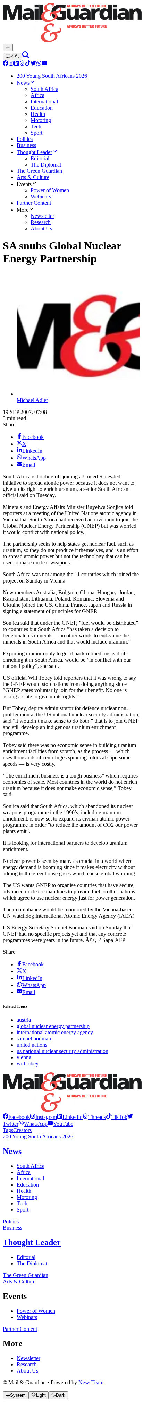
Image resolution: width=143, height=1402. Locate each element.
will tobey (28, 1064)
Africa (24, 1172)
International (30, 1178)
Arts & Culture (19, 1281)
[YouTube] (44, 64)
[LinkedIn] (16, 64)
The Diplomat (32, 1263)
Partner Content (20, 1329)
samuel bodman (34, 1039)
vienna (24, 1057)
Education (28, 1185)
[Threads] (22, 64)
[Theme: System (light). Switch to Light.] (12, 56)
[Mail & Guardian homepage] (71, 23)
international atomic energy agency (55, 1032)
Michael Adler (32, 400)
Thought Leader (32, 1242)
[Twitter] (33, 64)
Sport (22, 1210)
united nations (32, 1045)
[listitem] (16, 1117)
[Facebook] (5, 64)
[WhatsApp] (39, 64)
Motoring (27, 1197)
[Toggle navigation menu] (8, 47)
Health (24, 1191)
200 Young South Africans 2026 (38, 1136)
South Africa (30, 1166)
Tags (8, 1130)
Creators (22, 1130)
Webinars (27, 1317)
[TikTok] (28, 64)
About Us (27, 1371)
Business (12, 1228)
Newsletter (28, 1358)
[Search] (25, 56)
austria (24, 1020)
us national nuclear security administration (62, 1051)
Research (27, 1364)
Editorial (26, 1257)
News (12, 1151)
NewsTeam (90, 1382)
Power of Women (36, 1311)
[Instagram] (11, 64)
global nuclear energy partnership (53, 1026)
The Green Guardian (25, 1275)
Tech (22, 1203)
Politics (11, 1221)
